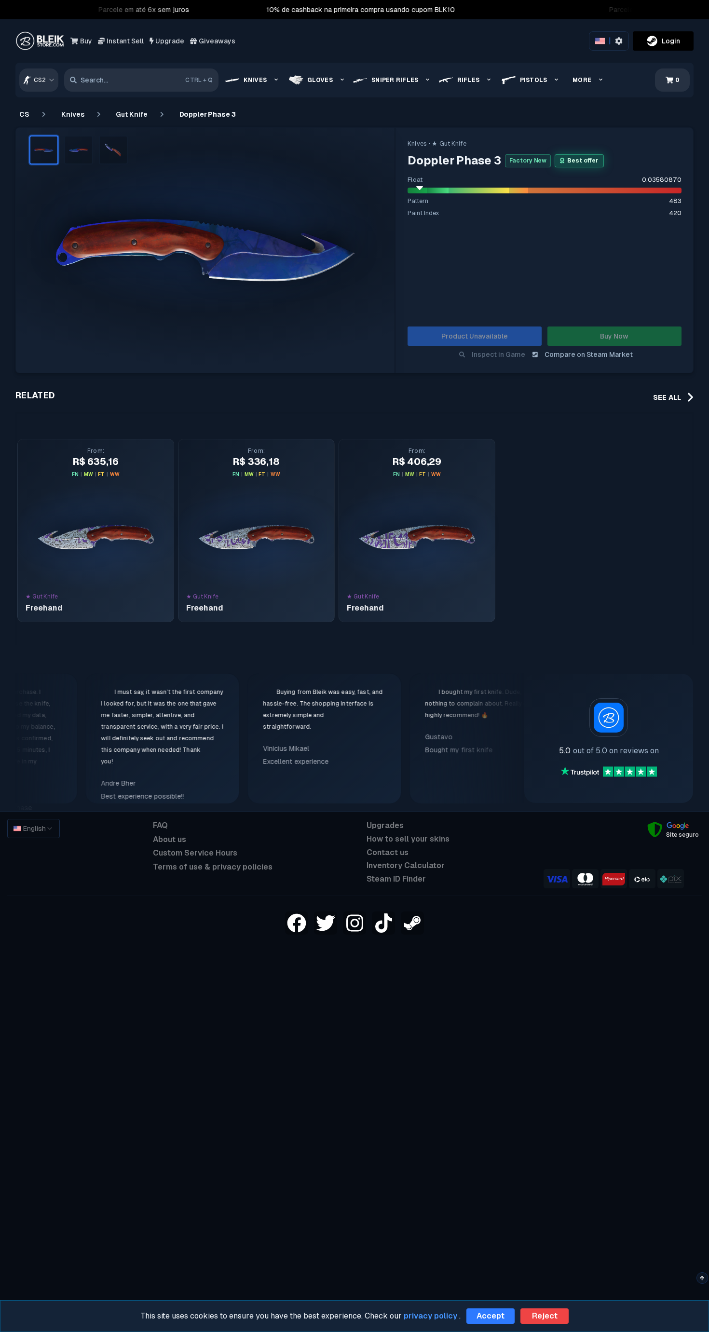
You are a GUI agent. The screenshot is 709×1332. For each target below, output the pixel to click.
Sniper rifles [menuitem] (394, 80)
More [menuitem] (582, 80)
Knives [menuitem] (255, 80)
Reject (545, 1315)
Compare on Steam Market (589, 354)
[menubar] (417, 80)
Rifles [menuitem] (468, 80)
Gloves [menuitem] (320, 80)
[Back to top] (702, 1278)
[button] (43, 150)
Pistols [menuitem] (533, 80)
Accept (490, 1315)
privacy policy (430, 1315)
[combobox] (38, 80)
